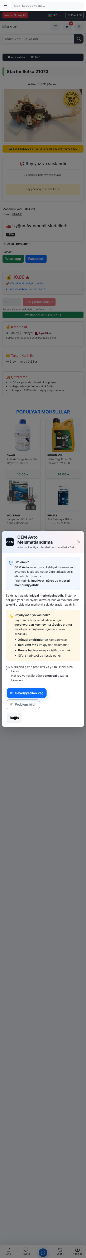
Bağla (14, 718)
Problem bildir (25, 704)
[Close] (79, 542)
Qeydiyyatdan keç (28, 693)
